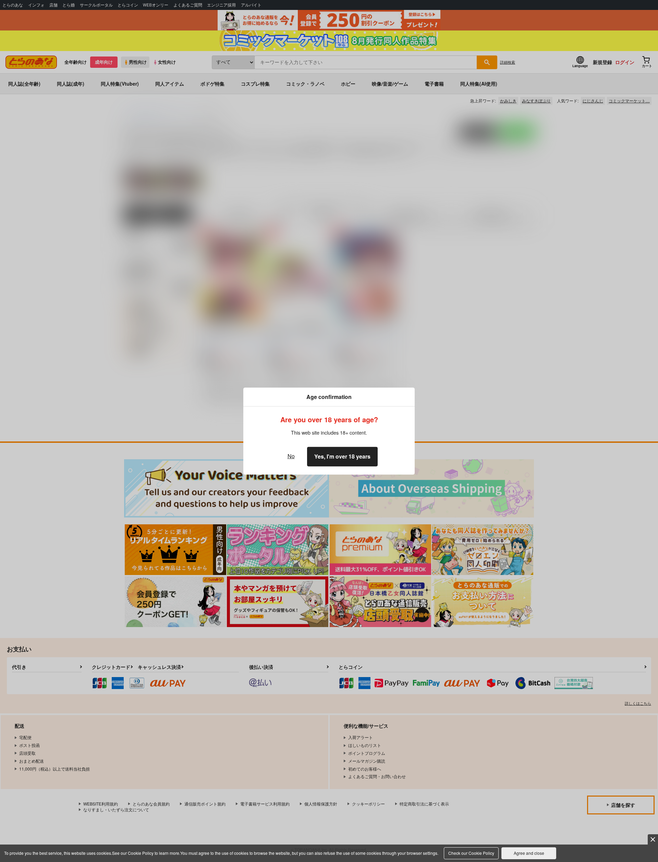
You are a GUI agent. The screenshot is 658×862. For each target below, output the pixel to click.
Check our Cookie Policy (471, 853)
